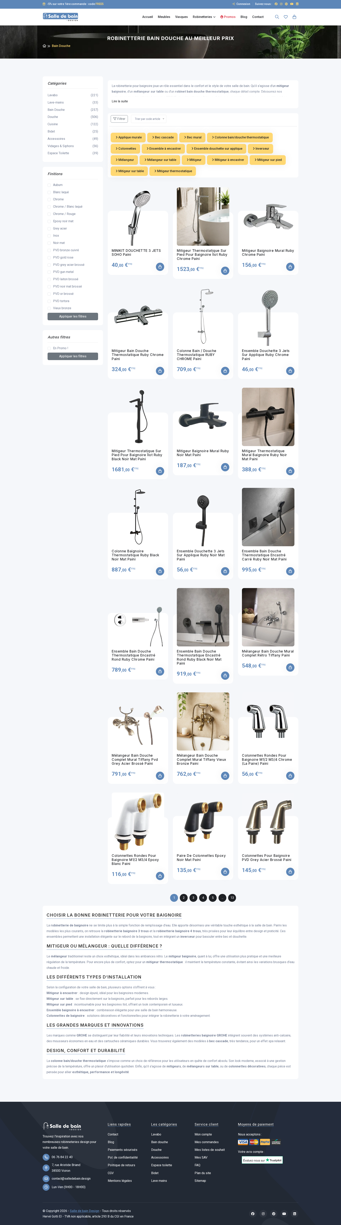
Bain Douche (73, 110)
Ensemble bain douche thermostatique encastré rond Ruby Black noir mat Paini (199, 657)
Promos (229, 17)
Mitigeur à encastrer (229, 160)
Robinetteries (202, 17)
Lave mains (159, 1181)
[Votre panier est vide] (294, 17)
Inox (56, 235)
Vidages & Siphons (73, 146)
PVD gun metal (63, 272)
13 (232, 898)
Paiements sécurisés (122, 1150)
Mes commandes (207, 1142)
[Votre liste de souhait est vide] (286, 17)
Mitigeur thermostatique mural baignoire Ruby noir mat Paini (264, 455)
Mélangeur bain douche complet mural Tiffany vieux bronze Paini (201, 759)
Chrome (58, 199)
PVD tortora (61, 301)
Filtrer (120, 119)
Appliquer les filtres (72, 316)
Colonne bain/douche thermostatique (241, 137)
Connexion (243, 4)
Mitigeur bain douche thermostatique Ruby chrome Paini (138, 355)
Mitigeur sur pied (269, 160)
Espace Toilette (73, 153)
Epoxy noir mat (63, 221)
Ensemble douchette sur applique (217, 148)
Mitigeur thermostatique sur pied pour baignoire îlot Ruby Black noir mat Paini (137, 455)
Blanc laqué (61, 192)
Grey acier (60, 228)
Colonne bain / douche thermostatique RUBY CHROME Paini (196, 355)
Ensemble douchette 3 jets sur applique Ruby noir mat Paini (201, 555)
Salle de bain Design (84, 1211)
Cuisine (73, 124)
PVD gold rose (63, 257)
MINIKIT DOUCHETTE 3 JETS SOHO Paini (136, 253)
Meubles (164, 17)
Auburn (58, 185)
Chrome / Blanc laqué (67, 206)
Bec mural (193, 137)
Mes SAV (201, 1157)
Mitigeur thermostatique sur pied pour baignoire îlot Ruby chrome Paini (202, 255)
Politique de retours (121, 1165)
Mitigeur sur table (131, 171)
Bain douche (159, 1142)
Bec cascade (164, 137)
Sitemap (200, 1181)
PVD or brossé (63, 294)
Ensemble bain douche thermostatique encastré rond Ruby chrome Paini (134, 655)
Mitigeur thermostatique (174, 171)
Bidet (73, 131)
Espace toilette (161, 1165)
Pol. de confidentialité (123, 1157)
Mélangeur (126, 160)
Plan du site (203, 1173)
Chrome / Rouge (64, 214)
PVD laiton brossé (65, 279)
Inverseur (262, 148)
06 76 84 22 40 (62, 1157)
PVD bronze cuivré (66, 250)
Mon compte (203, 1134)
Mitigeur (195, 160)
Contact (258, 17)
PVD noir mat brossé (67, 286)
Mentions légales (120, 1181)
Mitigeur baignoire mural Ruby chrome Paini (268, 253)
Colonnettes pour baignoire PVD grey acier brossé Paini (266, 858)
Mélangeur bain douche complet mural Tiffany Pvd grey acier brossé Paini (135, 759)
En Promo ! (60, 348)
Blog (244, 17)
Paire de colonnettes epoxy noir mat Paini (201, 858)
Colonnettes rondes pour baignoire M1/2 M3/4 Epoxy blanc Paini (135, 860)
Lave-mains (73, 102)
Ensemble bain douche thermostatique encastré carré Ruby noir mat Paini (264, 555)
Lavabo (73, 95)
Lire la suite (120, 101)
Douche (73, 117)
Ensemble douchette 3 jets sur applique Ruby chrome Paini (266, 355)
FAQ (197, 1165)
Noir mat (59, 243)
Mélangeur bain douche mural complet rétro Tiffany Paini (268, 653)
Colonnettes (127, 148)
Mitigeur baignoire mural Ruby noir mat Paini (203, 453)
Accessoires (73, 139)
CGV (111, 1173)
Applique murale (130, 137)
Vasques (181, 17)
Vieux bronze (62, 308)
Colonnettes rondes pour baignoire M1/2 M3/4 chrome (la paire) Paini (267, 759)
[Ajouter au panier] (160, 267)
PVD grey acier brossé (68, 265)
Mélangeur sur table (161, 160)
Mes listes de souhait (210, 1150)
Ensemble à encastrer (165, 148)
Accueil (147, 17)
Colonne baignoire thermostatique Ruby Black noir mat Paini (135, 555)
